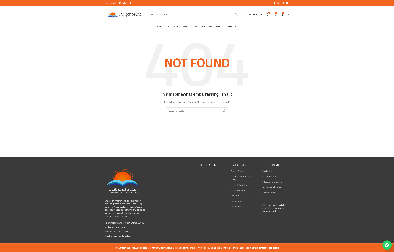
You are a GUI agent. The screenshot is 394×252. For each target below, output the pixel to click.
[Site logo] (124, 14)
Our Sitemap (236, 206)
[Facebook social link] (274, 3)
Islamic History (269, 176)
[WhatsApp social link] (283, 3)
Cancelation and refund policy (241, 178)
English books (268, 171)
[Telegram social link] (287, 3)
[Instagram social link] (278, 3)
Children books (269, 193)
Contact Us (236, 196)
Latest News (236, 201)
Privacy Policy (237, 171)
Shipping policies (238, 190)
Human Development (272, 187)
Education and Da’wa (272, 182)
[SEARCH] (236, 14)
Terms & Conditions (240, 185)
